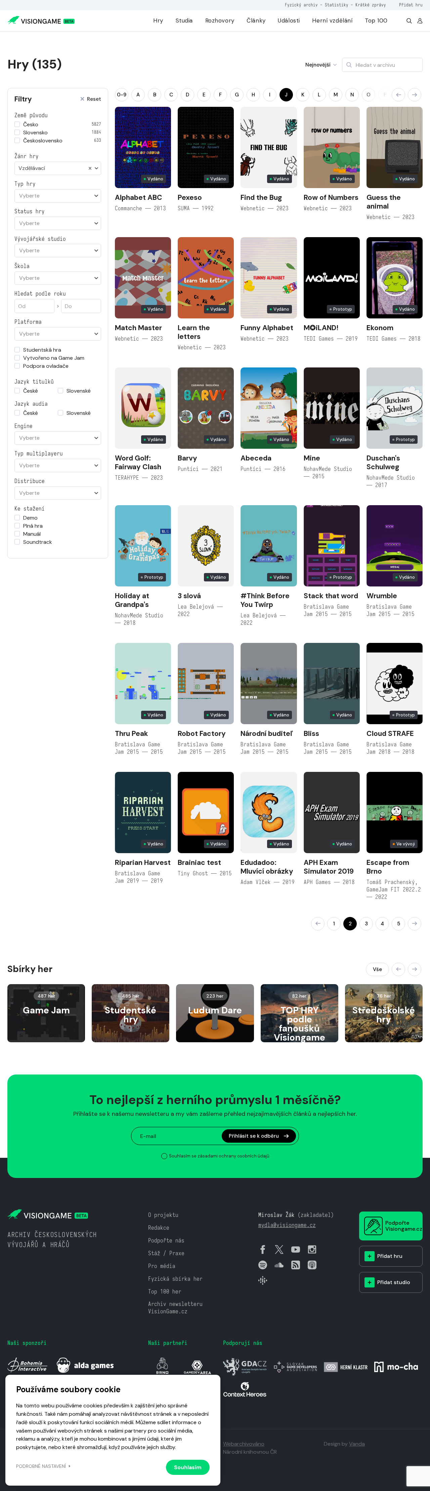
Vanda (357, 1443)
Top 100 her (164, 1291)
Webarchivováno (243, 1443)
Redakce (158, 1227)
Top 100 (376, 20)
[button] (398, 94)
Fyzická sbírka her (175, 1278)
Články (256, 20)
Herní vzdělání (332, 20)
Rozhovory (219, 20)
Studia (184, 20)
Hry (158, 20)
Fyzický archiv (301, 5)
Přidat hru (411, 5)
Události (289, 20)
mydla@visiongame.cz (287, 1225)
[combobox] (57, 168)
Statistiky (336, 5)
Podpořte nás (166, 1240)
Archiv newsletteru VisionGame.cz (175, 1308)
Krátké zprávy (370, 5)
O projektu (163, 1215)
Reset (94, 99)
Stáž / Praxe (166, 1253)
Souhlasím (188, 1467)
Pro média (161, 1266)
